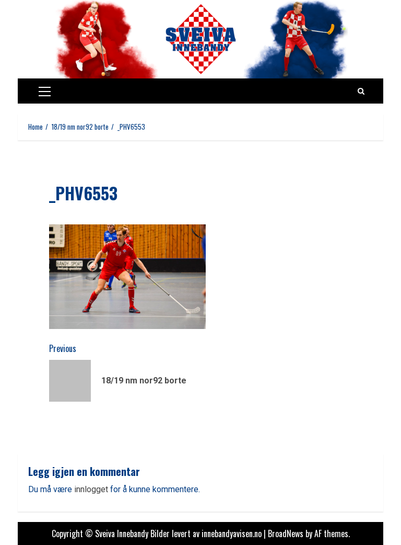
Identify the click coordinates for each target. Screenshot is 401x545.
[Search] (361, 91)
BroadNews (285, 533)
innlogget (91, 489)
